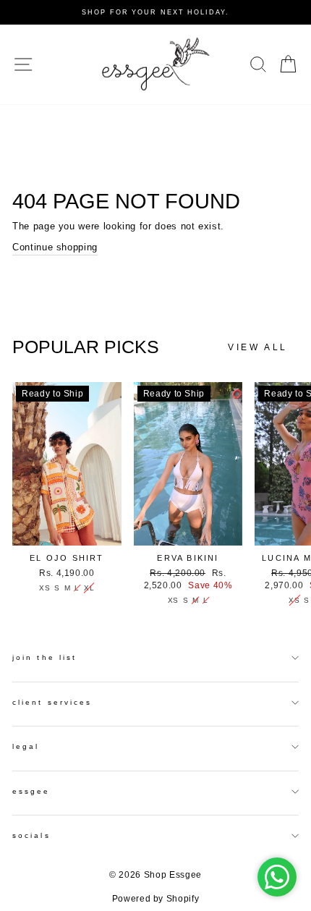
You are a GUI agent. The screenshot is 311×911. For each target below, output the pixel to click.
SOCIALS (31, 835)
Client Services (52, 702)
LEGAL (25, 746)
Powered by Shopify (156, 899)
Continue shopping (55, 247)
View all (258, 347)
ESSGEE (31, 791)
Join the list (44, 657)
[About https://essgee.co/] (155, 64)
